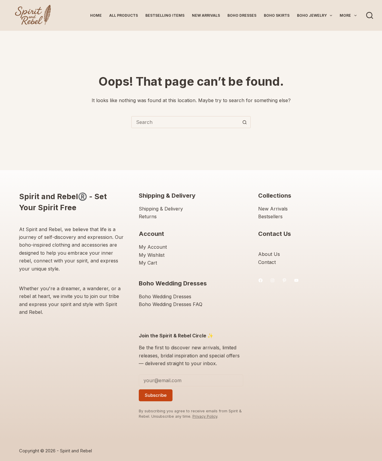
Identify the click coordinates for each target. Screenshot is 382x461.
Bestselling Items (164, 15)
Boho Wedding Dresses (165, 296)
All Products (123, 15)
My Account (153, 247)
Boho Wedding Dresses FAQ (170, 304)
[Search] (369, 15)
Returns (148, 216)
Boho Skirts (276, 15)
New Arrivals (206, 15)
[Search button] (244, 122)
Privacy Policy (204, 416)
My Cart (148, 263)
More (345, 15)
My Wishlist (151, 255)
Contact (267, 262)
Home (96, 15)
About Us (269, 254)
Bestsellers (270, 216)
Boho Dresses (241, 15)
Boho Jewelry (312, 15)
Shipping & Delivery (161, 209)
